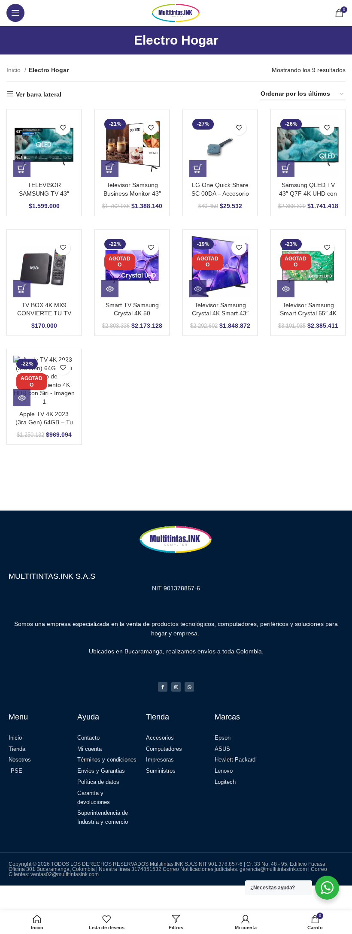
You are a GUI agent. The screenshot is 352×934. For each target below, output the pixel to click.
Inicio (14, 69)
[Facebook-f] (162, 687)
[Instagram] (176, 687)
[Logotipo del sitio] (176, 12)
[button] (21, 168)
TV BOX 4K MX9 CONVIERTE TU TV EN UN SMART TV (44, 313)
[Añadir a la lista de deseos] (62, 127)
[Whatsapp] (189, 687)
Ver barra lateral (38, 94)
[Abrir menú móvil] (15, 12)
